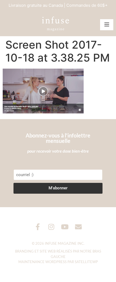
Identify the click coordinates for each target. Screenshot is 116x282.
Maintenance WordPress (42, 262)
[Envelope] (78, 226)
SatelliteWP (86, 262)
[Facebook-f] (38, 226)
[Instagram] (51, 226)
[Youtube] (65, 226)
